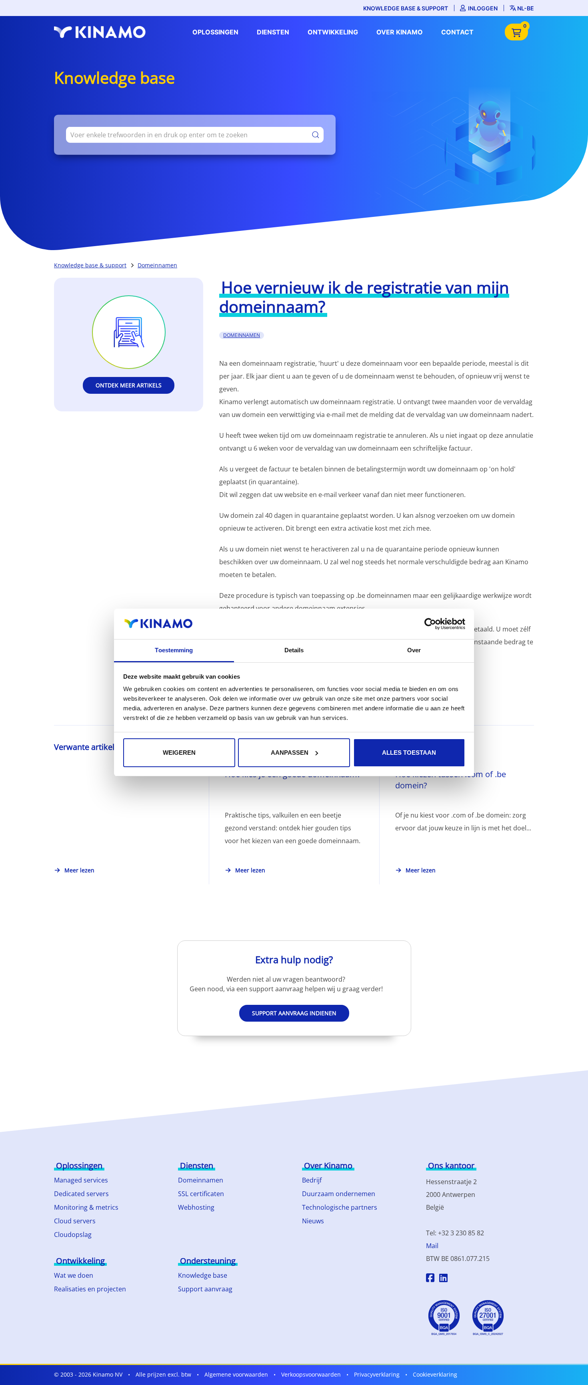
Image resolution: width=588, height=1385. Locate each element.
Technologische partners (339, 1207)
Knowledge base (202, 1275)
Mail (432, 1245)
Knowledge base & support (405, 8)
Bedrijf (312, 1180)
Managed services (81, 1180)
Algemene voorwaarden (236, 1374)
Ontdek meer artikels (129, 385)
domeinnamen (241, 335)
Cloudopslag (73, 1234)
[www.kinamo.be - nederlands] (102, 32)
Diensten (273, 32)
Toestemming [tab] (174, 650)
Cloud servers (75, 1221)
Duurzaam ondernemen (338, 1193)
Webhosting (196, 1207)
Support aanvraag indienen (294, 1013)
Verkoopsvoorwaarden (311, 1374)
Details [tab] (294, 650)
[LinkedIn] (443, 1279)
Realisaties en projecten (90, 1289)
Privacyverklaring (377, 1374)
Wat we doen (73, 1275)
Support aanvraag (205, 1289)
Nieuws (313, 1221)
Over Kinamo (399, 32)
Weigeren (179, 752)
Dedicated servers (81, 1193)
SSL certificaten (201, 1193)
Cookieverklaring (435, 1374)
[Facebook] (430, 1279)
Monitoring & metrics (86, 1207)
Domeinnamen (157, 265)
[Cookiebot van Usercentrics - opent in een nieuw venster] (430, 624)
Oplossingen (215, 32)
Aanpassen (289, 752)
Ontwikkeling (333, 32)
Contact (457, 32)
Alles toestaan (409, 752)
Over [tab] (414, 650)
